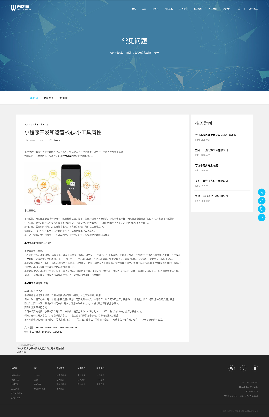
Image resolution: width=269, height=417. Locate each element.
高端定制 (15, 389)
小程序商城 (16, 375)
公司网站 (60, 380)
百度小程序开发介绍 (206, 165)
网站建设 (169, 9)
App (144, 9)
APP (36, 368)
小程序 (155, 9)
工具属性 (57, 332)
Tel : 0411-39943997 (248, 9)
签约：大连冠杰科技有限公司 (211, 181)
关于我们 (212, 9)
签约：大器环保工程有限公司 (211, 196)
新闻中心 (100, 368)
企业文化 (81, 375)
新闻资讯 (198, 9)
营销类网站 (61, 384)
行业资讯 (48, 98)
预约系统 (15, 380)
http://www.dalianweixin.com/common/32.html (56, 327)
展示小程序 (16, 398)
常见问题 (33, 98)
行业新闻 (100, 380)
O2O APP (38, 375)
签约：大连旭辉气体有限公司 (211, 150)
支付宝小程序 (17, 393)
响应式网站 (61, 375)
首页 (134, 9)
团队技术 (81, 384)
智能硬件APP (39, 389)
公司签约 (63, 98)
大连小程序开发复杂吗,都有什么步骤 (215, 135)
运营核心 (46, 332)
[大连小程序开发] (21, 7)
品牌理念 (81, 380)
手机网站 (60, 389)
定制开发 (15, 384)
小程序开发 (65, 156)
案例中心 (183, 9)
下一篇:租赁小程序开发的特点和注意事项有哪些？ (42, 348)
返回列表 (21, 352)
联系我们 (227, 9)
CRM (36, 380)
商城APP (37, 384)
